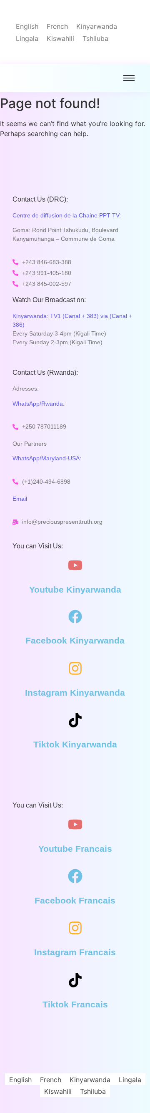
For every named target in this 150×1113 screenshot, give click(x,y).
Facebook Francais (75, 900)
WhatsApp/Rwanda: (38, 403)
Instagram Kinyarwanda (75, 692)
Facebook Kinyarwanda (75, 640)
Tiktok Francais (75, 1004)
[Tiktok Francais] (75, 981)
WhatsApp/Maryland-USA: (46, 458)
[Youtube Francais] (75, 825)
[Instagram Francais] (75, 929)
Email (19, 498)
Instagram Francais (75, 952)
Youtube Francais (75, 848)
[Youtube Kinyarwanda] (75, 566)
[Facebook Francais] (75, 877)
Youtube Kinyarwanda (75, 589)
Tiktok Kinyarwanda (75, 744)
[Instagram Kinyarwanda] (75, 669)
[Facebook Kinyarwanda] (75, 618)
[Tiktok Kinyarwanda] (75, 721)
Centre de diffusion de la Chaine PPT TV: (66, 215)
